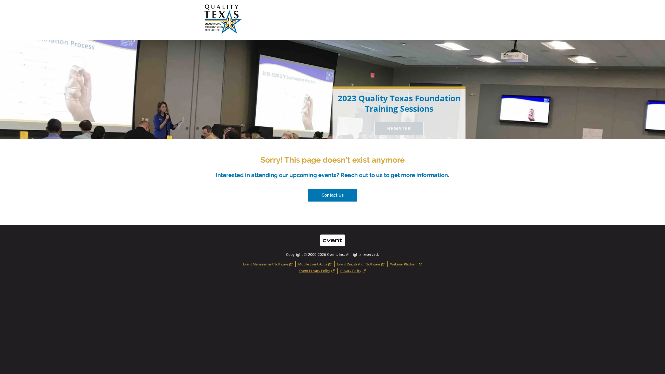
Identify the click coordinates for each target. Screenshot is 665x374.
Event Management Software (265, 264)
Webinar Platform (403, 264)
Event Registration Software (358, 264)
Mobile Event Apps (312, 264)
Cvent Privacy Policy (314, 270)
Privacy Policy (350, 270)
